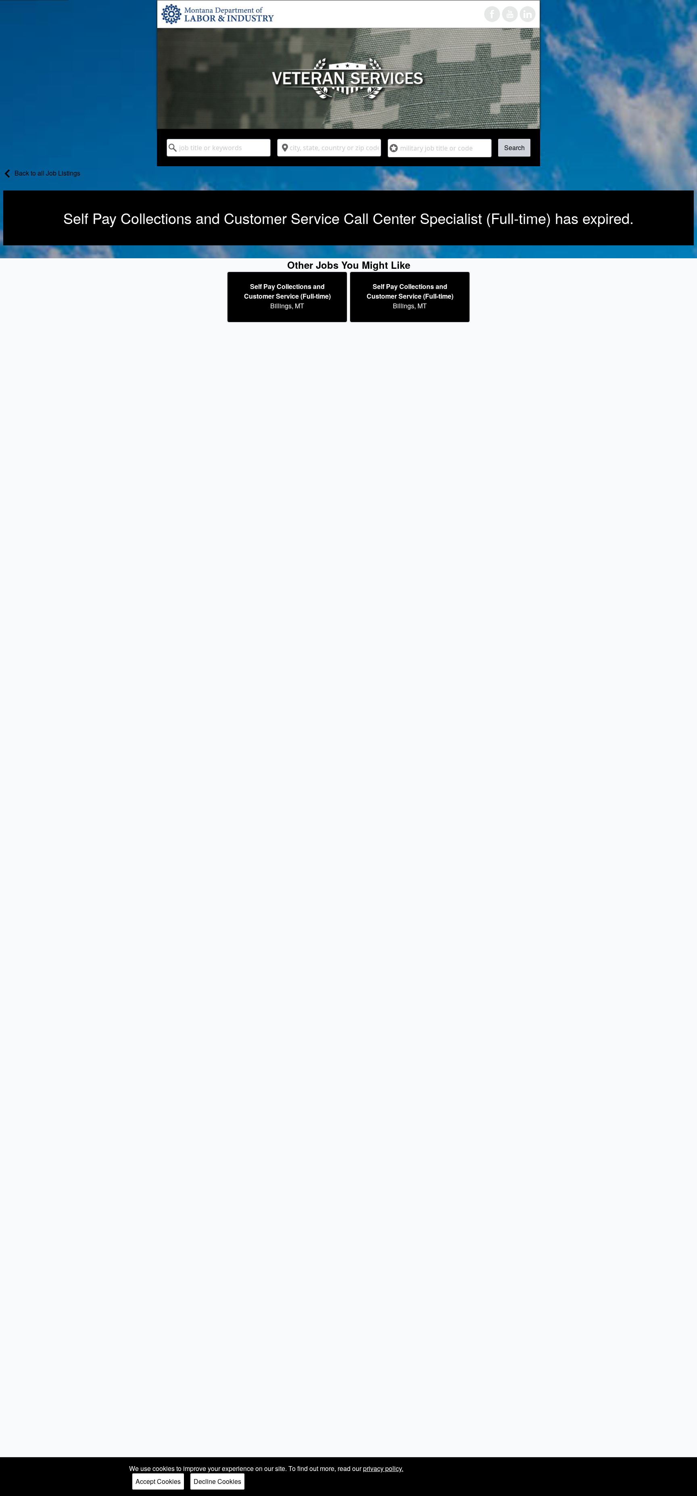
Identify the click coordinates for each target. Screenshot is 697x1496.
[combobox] (219, 148)
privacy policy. (383, 1468)
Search (514, 147)
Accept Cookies (158, 1481)
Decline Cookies (217, 1481)
